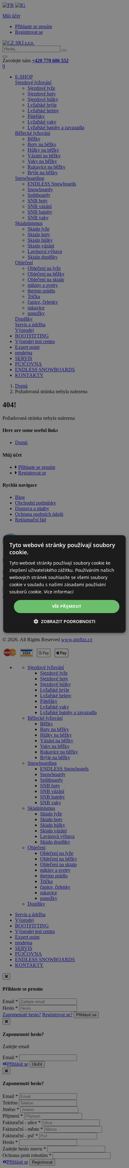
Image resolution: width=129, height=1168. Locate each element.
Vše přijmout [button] (67, 606)
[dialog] (64, 584)
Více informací (59, 592)
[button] (64, 621)
